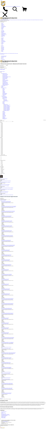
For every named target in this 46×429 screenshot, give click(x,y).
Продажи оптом (3, 412)
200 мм (2, 140)
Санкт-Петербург (4, 41)
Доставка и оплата (7, 53)
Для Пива (4, 114)
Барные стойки (6, 104)
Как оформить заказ (2, 53)
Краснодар (3, 31)
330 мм (2, 124)
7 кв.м (2, 162)
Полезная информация (4, 415)
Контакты (13, 53)
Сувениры (4, 92)
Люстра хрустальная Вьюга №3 (4, 192)
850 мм (2, 136)
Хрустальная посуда (4, 87)
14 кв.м (2, 165)
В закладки (3, 204)
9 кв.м (2, 163)
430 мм (2, 129)
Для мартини (5, 100)
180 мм (2, 139)
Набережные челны (4, 34)
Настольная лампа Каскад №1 (3, 178)
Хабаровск (3, 27)
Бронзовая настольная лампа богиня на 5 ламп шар (8, 211)
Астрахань (3, 49)
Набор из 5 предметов (6, 109)
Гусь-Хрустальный (4, 26)
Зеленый (2, 170)
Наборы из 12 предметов (7, 106)
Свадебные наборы (6, 110)
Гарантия (11, 53)
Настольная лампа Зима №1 (5, 318)
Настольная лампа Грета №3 (5, 284)
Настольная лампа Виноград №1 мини (6, 255)
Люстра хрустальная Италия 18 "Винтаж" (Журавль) (6, 189)
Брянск (2, 23)
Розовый (2, 172)
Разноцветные (3, 173)
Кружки (4, 111)
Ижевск (2, 28)
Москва (2, 25)
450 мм (2, 130)
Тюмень (2, 45)
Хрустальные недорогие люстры (7, 76)
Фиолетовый (2, 169)
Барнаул (3, 50)
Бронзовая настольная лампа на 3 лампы (7, 221)
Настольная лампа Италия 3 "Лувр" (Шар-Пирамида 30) (8, 353)
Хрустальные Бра (5, 78)
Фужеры (4, 101)
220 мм (2, 141)
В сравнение (3, 205)
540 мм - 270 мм (3, 154)
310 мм (2, 123)
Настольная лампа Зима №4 (5, 333)
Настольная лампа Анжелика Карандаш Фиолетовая (8, 245)
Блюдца (4, 116)
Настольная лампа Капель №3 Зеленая (6, 393)
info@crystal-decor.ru (5, 421)
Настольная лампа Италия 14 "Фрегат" (6, 348)
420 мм (2, 150)
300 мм (2, 145)
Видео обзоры (3, 85)
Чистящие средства (5, 82)
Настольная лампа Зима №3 (5, 328)
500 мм (2, 152)
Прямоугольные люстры (6, 84)
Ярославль (3, 48)
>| (2, 398)
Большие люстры (5, 75)
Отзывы (2, 86)
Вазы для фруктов (5, 93)
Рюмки (3, 88)
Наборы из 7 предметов (7, 108)
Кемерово (3, 30)
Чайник (4, 95)
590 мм (2, 135)
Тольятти (3, 43)
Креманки (4, 117)
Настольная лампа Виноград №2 (5, 260)
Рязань (2, 39)
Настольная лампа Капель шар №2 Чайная (7, 388)
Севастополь (3, 40)
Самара (2, 51)
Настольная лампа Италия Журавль (4, 185)
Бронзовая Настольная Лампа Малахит (6, 216)
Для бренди (5, 99)
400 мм (2, 128)
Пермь (2, 38)
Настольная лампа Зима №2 (5, 323)
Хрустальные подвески (5, 80)
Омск (2, 36)
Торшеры (4, 79)
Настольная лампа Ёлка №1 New (5, 294)
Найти (7, 65)
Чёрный (2, 171)
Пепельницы (4, 94)
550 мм (2, 133)
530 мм (2, 132)
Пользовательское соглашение (5, 414)
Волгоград (3, 47)
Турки (3, 90)
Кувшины (4, 91)
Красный (2, 167)
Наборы (4, 103)
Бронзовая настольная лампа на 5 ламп (6, 231)
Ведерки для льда (5, 118)
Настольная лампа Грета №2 (5, 279)
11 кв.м (2, 164)
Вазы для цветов (5, 98)
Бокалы (4, 89)
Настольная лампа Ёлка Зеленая (5, 289)
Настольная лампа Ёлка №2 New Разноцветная (7, 299)
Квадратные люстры (5, 83)
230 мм (2, 142)
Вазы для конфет (5, 96)
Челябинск (3, 24)
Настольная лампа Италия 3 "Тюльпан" (6, 358)
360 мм (2, 126)
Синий (2, 168)
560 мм (2, 134)
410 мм (2, 149)
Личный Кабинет (4, 417)
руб (12, 121)
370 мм (2, 148)
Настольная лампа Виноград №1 (5, 250)
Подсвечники (4, 81)
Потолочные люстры (5, 74)
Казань (2, 29)
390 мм (2, 127)
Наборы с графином (6, 105)
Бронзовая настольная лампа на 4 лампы (7, 226)
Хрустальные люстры (4, 73)
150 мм (2, 138)
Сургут (2, 42)
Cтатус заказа (16, 53)
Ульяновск (3, 46)
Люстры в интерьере (5, 77)
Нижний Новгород (4, 33)
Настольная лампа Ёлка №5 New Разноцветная (7, 313)
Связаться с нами (4, 416)
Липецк (2, 32)
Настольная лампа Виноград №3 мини (6, 265)
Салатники (4, 112)
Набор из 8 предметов (6, 107)
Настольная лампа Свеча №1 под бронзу (5, 182)
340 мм (2, 125)
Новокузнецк (3, 35)
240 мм (2, 143)
